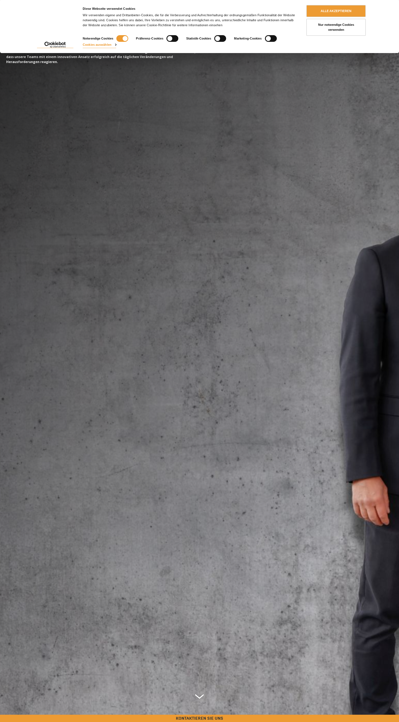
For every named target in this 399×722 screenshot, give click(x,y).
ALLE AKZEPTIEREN (336, 11)
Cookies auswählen (97, 44)
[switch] (172, 38)
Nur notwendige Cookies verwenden (336, 27)
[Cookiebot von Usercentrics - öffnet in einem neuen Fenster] (55, 45)
